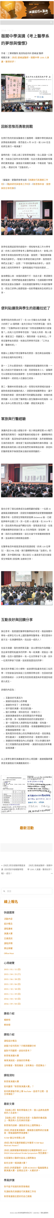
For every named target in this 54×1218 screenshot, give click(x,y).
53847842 (36, 1213)
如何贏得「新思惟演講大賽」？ (19, 1087)
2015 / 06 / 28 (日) (12, 979)
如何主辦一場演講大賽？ (16, 1163)
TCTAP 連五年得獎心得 (14, 1138)
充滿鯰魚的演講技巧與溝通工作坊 (20, 1192)
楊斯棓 (7, 1020)
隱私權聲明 (44, 1213)
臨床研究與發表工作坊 (18, 184)
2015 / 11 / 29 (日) (12, 994)
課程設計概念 (10, 1041)
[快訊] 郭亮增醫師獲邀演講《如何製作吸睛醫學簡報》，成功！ (13, 870)
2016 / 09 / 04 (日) (12, 1004)
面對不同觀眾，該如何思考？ (18, 1051)
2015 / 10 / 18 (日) (12, 989)
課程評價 (8, 944)
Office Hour (9, 954)
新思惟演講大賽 (11, 1056)
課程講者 (8, 929)
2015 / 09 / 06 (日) (12, 984)
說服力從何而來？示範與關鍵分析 (20, 1046)
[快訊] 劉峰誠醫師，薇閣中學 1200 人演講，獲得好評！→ (39, 870)
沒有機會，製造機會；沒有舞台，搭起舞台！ (25, 1066)
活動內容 (8, 919)
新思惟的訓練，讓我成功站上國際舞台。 (23, 1126)
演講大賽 (8, 934)
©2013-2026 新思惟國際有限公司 (21, 1213)
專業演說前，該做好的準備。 (18, 1061)
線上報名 (11, 902)
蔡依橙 (7, 1025)
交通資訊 (8, 939)
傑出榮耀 (8, 949)
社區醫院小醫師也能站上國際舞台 (20, 1158)
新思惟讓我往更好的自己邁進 (18, 1197)
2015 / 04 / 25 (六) (12, 974)
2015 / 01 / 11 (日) (12, 970)
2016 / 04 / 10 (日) (12, 999)
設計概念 (8, 924)
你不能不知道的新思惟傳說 (17, 1187)
